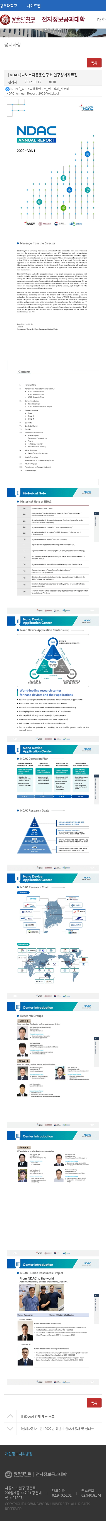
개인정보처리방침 (19, 1453)
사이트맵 (34, 5)
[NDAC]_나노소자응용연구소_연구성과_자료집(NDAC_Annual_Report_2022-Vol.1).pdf (37, 91)
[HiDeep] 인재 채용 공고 (37, 1416)
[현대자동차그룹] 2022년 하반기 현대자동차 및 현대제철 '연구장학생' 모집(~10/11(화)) (61, 1428)
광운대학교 (8, 5)
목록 (94, 1402)
